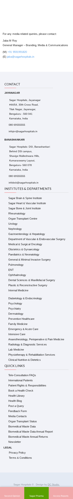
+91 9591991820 (17, 51)
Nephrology (15, 228)
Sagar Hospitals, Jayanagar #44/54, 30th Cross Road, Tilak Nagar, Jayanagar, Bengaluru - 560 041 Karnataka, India (25, 109)
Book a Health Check (20, 390)
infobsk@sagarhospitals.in (23, 182)
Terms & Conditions (20, 457)
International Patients (20, 380)
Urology (13, 223)
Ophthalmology (17, 274)
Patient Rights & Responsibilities (27, 385)
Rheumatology (16, 213)
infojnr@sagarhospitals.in (23, 131)
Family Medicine (17, 323)
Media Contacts (17, 416)
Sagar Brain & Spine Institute (25, 198)
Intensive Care (16, 334)
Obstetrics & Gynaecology (23, 249)
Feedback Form (17, 411)
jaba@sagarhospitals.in (20, 56)
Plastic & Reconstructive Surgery (27, 285)
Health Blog (15, 400)
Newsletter (14, 441)
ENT (11, 269)
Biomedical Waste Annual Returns (28, 436)
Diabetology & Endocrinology (25, 298)
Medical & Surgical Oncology (25, 244)
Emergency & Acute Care (23, 329)
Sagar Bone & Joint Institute (24, 208)
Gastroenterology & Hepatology (26, 233)
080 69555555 (17, 124)
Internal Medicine (18, 290)
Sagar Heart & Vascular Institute (27, 203)
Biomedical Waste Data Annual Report (30, 431)
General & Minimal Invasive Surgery (29, 259)
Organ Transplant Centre (22, 218)
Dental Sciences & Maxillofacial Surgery (31, 280)
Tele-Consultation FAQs (22, 375)
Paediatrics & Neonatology (23, 254)
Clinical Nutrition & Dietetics (24, 359)
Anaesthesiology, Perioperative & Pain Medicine (36, 339)
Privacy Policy (17, 452)
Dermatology (15, 313)
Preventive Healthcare (21, 318)
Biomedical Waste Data (22, 426)
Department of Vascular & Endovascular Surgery (36, 239)
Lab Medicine (16, 349)
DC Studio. (54, 484)
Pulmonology (16, 264)
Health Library (16, 395)
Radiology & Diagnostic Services (27, 344)
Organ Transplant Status (22, 421)
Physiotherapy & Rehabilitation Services (31, 354)
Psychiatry (14, 308)
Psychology (15, 303)
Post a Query (16, 405)
